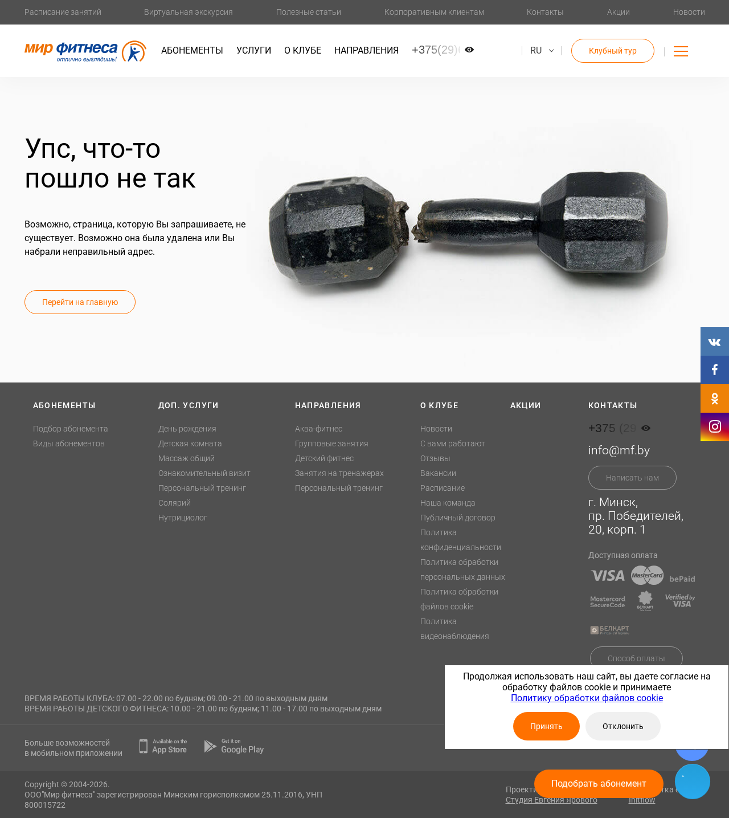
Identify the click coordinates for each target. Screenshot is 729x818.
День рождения (187, 428)
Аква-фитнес (318, 428)
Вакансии (438, 473)
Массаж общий (186, 458)
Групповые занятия (331, 443)
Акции (618, 12)
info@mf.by (619, 450)
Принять (546, 726)
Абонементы (192, 50)
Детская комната (190, 443)
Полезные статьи (308, 12)
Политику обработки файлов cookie (587, 698)
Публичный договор (457, 517)
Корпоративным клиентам (434, 12)
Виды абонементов (69, 443)
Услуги (253, 50)
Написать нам (632, 477)
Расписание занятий (62, 12)
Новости (689, 12)
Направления (366, 50)
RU (536, 50)
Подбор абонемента (70, 428)
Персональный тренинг (202, 488)
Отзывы (435, 458)
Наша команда (448, 502)
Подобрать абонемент (598, 783)
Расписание (442, 488)
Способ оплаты (636, 658)
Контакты (545, 12)
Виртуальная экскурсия (188, 12)
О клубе (302, 50)
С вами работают (452, 443)
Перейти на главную (80, 302)
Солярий (174, 502)
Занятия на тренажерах (339, 473)
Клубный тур (613, 50)
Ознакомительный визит (204, 473)
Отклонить (623, 726)
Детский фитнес (324, 458)
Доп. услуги (188, 405)
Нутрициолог (182, 517)
